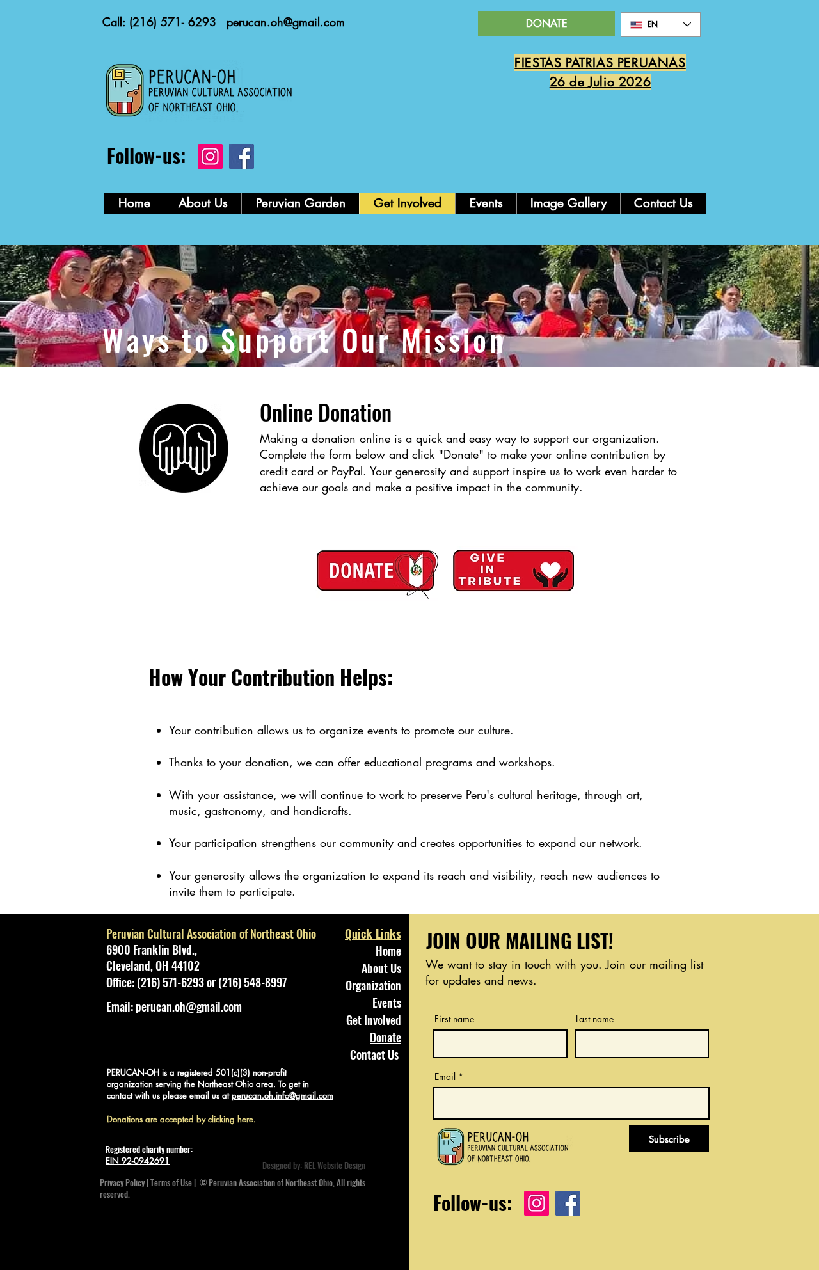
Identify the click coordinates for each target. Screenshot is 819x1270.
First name (454, 1019)
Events (386, 1002)
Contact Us (374, 1054)
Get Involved (373, 1020)
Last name (595, 1019)
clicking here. (232, 1119)
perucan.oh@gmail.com (286, 21)
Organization (373, 985)
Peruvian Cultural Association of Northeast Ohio (211, 933)
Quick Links (373, 933)
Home (388, 950)
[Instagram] (210, 156)
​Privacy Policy (122, 1182)
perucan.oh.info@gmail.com (282, 1095)
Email (445, 1076)
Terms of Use (171, 1182)
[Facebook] (241, 156)
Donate (385, 1037)
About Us (381, 968)
